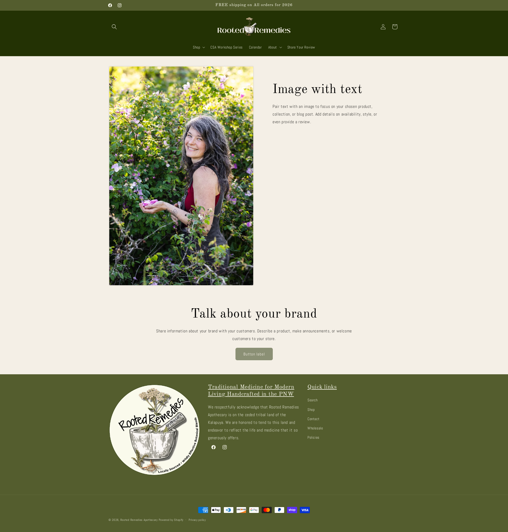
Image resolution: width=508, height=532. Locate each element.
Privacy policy (197, 519)
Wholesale (315, 427)
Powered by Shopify (171, 520)
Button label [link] (254, 354)
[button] (114, 27)
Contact (313, 418)
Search (312, 400)
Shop (311, 409)
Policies (313, 437)
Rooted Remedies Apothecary (139, 520)
